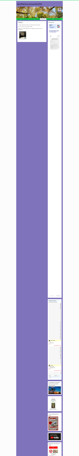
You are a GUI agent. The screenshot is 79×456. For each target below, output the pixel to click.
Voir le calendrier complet (57, 345)
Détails (50, 343)
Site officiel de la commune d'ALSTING (29, 4)
